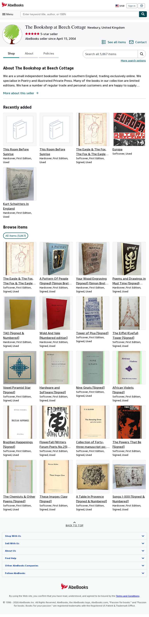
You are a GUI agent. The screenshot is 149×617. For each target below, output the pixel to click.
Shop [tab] (11, 53)
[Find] (143, 14)
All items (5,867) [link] (15, 235)
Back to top (74, 525)
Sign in (131, 5)
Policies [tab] (48, 53)
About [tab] (29, 53)
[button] (142, 54)
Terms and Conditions (127, 595)
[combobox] (79, 14)
